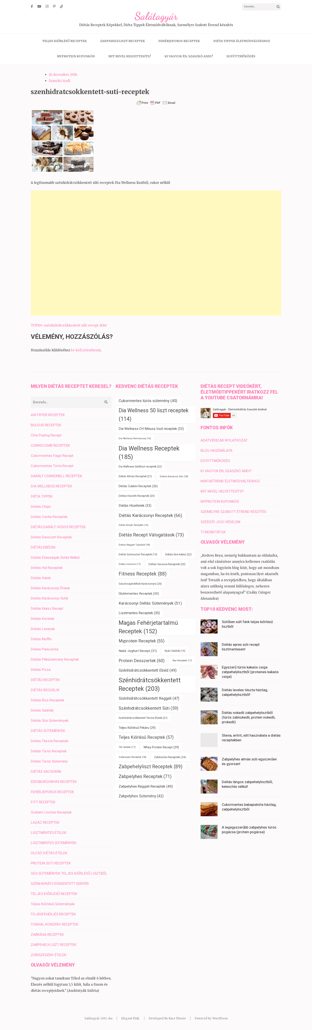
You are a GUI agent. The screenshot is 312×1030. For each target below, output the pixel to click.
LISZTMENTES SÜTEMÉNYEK (53, 843)
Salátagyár (156, 16)
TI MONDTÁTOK (213, 532)
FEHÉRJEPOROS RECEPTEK (179, 41)
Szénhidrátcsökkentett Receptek (150, 684)
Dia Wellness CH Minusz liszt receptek (151, 429)
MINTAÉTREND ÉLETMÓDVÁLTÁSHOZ (230, 481)
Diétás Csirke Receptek (49, 517)
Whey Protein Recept (161, 747)
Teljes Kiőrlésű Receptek (146, 737)
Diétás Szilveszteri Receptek (138, 554)
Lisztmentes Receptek (139, 613)
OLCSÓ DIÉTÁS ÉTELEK (49, 853)
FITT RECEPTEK (43, 802)
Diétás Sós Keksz (178, 554)
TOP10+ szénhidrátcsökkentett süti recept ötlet (69, 325)
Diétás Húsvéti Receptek (137, 495)
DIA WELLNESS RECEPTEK (51, 486)
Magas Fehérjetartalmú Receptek (148, 627)
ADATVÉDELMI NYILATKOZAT (224, 440)
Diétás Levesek (43, 629)
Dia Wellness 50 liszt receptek (153, 414)
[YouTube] (39, 6)
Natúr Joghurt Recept (138, 651)
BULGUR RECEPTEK (46, 425)
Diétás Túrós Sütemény (49, 761)
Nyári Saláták (175, 650)
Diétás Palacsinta (44, 649)
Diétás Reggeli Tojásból (134, 544)
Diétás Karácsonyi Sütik (49, 598)
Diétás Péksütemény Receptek (55, 659)
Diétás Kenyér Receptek (133, 525)
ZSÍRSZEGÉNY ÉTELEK (48, 955)
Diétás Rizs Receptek (47, 700)
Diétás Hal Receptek (46, 568)
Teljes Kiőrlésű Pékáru (137, 728)
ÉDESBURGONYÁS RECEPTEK (54, 782)
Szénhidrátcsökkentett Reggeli (149, 698)
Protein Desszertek (141, 660)
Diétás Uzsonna (130, 564)
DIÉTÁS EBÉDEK (43, 547)
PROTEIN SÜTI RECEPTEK (51, 863)
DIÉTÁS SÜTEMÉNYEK (48, 731)
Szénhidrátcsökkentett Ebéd (148, 670)
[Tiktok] (61, 6)
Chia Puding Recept (46, 435)
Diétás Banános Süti (174, 476)
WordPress (220, 1018)
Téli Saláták (127, 747)
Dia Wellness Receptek (149, 452)
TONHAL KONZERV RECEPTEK (54, 924)
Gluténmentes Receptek (139, 593)
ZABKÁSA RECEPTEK (47, 934)
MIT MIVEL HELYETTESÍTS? (129, 56)
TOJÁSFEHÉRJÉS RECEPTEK (53, 914)
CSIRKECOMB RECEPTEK (50, 445)
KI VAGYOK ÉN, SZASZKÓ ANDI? (188, 56)
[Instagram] (47, 6)
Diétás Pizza (41, 669)
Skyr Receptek (182, 660)
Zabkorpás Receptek (132, 757)
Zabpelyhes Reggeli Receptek (146, 786)
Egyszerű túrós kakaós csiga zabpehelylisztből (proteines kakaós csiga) (250, 672)
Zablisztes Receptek (170, 757)
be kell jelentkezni (86, 350)
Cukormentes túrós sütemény (148, 400)
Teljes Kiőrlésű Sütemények (52, 904)
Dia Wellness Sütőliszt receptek (140, 466)
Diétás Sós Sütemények (49, 720)
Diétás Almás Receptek (135, 476)
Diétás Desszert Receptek (51, 537)
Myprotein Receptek (141, 641)
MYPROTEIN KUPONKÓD (76, 56)
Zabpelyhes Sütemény (141, 796)
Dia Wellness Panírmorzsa (135, 438)
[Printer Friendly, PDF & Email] (156, 103)
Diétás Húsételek (135, 506)
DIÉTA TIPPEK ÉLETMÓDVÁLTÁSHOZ (241, 41)
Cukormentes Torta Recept (52, 466)
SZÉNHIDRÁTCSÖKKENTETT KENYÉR (60, 883)
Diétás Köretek (42, 618)
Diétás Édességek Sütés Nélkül (55, 557)
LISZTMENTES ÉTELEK (48, 832)
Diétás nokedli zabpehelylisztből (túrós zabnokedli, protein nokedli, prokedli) (248, 717)
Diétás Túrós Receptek (48, 751)
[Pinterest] (54, 6)
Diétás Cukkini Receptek (138, 486)
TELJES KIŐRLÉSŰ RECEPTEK (64, 41)
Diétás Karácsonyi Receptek (150, 515)
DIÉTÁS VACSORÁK (46, 771)
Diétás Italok (41, 578)
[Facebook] (32, 6)
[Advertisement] (156, 253)
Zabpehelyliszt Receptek (151, 767)
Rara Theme (177, 1018)
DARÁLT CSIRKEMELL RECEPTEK (56, 476)
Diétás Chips (41, 506)
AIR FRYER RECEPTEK (48, 415)
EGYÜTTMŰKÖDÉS (240, 56)
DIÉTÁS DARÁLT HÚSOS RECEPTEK (58, 527)
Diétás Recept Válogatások (151, 535)
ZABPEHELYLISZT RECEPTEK (122, 41)
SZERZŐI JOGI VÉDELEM (220, 522)
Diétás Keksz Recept (47, 608)
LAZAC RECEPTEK (45, 822)
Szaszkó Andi (59, 81)
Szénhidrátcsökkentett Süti (148, 708)
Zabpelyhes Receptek (145, 776)
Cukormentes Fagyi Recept (52, 455)
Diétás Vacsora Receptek (167, 564)
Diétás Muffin (41, 639)
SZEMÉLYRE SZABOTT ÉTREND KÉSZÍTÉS (233, 511)
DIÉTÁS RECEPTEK (45, 680)
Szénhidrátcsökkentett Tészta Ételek (143, 717)
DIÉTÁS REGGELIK (45, 690)
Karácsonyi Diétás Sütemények (150, 603)
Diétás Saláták (42, 710)
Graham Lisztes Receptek (51, 812)
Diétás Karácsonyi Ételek (50, 588)
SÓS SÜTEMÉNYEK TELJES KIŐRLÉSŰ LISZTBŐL (69, 873)
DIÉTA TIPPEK (42, 496)
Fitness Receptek (143, 574)
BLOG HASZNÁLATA (216, 450)
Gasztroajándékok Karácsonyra (140, 583)
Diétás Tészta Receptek (49, 741)
